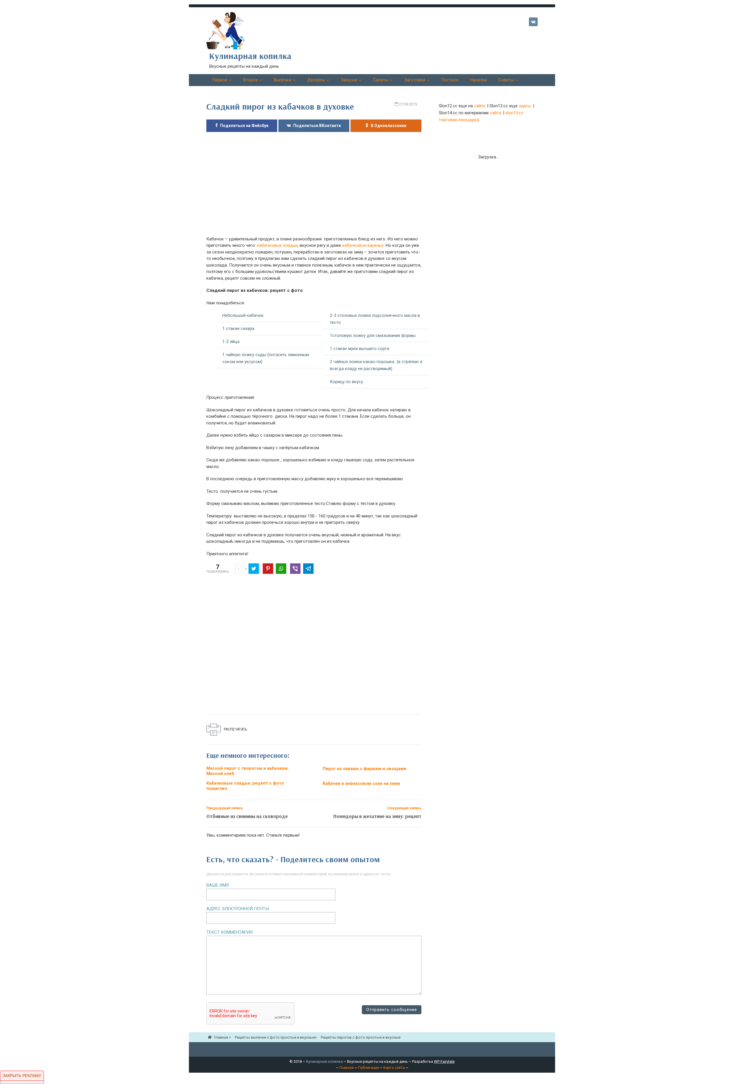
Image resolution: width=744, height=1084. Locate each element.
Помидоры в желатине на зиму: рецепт (377, 816)
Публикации (368, 1067)
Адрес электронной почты (237, 908)
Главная (346, 1067)
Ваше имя (217, 885)
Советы (506, 80)
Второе (250, 80)
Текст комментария (229, 932)
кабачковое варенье (363, 245)
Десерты (316, 80)
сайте (479, 105)
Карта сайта (394, 1067)
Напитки (478, 80)
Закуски (349, 80)
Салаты (380, 80)
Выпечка (282, 80)
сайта (495, 112)
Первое (219, 80)
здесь (525, 105)
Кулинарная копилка (324, 1061)
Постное (450, 80)
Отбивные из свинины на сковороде (247, 816)
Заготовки (414, 80)
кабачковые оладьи (277, 245)
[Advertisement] (313, 187)
